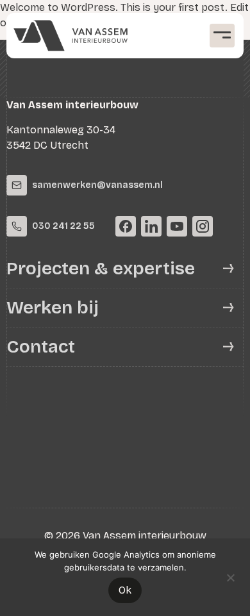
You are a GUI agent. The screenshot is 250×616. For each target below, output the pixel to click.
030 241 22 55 (63, 226)
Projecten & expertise (100, 268)
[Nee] (230, 576)
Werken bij (52, 308)
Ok (125, 590)
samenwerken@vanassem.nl (97, 184)
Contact (40, 347)
